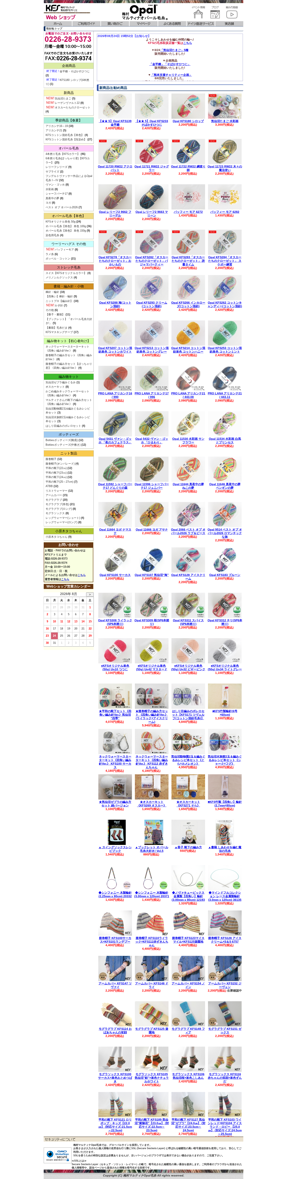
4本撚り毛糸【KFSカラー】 (63, 153)
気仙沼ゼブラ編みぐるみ (61, 382)
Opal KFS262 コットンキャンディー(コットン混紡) (225, 304)
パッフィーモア (64, 249)
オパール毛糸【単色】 (69, 216)
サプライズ (52, 171)
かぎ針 (59, 305)
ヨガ (48, 202)
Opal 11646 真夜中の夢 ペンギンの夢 (225, 485)
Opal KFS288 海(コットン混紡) (115, 304)
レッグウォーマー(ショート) (63, 517)
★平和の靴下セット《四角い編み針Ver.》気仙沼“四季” (115, 714)
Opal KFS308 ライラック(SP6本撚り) (115, 622)
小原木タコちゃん (68, 531)
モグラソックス (55, 513)
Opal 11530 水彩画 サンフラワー (188, 440)
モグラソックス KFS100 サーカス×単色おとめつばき (115, 1077)
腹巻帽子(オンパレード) (60, 463)
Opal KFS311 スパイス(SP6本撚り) (188, 622)
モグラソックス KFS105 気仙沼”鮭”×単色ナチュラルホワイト (152, 1077)
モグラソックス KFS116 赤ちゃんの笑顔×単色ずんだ (225, 1077)
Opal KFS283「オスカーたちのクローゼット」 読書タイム (188, 261)
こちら (187, 43)
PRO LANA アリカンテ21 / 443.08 (188, 395)
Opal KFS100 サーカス (115, 575)
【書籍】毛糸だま (56, 327)
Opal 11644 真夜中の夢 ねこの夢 (188, 485)
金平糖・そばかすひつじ (75, 71)
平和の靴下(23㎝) (56, 472)
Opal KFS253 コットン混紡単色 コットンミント (225, 349)
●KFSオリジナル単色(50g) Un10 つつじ (115, 667)
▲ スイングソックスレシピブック (115, 849)
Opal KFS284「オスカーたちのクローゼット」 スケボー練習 (224, 261)
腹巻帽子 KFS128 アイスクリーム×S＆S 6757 (224, 939)
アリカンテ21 (54, 130)
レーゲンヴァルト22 (67, 102)
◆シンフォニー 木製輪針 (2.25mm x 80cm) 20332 (115, 894)
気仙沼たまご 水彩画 (224, 121)
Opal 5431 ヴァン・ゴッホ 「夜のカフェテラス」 (115, 440)
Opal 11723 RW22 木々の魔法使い (225, 168)
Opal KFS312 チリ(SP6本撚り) (225, 622)
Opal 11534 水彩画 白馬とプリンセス (225, 440)
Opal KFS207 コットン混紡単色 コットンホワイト (115, 349)
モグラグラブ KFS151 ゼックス (224, 1030)
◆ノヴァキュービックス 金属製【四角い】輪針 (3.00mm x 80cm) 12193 (188, 896)
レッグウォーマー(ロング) (61, 522)
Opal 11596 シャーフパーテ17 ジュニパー (152, 485)
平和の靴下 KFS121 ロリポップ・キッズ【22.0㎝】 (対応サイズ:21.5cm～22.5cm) (115, 1125)
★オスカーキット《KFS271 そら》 (188, 803)
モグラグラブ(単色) (57, 504)
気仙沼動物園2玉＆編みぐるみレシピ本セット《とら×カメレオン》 (188, 760)
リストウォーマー (56, 490)
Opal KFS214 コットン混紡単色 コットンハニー (188, 349)
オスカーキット (55, 386)
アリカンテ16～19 (57, 126)
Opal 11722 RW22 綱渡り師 (188, 168)
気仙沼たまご (63, 98)
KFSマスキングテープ (59, 332)
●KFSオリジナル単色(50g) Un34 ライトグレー (225, 667)
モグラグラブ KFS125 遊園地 (151, 1030)
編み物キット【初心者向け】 (69, 341)
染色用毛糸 (52, 235)
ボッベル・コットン (58, 258)
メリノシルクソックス (59, 277)
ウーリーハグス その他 (68, 244)
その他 (50, 310)
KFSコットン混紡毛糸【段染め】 (66, 139)
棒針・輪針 (52, 292)
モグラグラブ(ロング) (59, 508)
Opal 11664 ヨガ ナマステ (115, 531)
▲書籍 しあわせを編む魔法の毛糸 (224, 849)
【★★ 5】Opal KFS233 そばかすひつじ (151, 122)
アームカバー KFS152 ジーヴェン (224, 985)
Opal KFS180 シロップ (188, 121)
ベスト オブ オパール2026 (62, 207)
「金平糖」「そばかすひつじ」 (170, 64)
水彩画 (50, 189)
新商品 (69, 93)
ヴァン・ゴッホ (55, 184)
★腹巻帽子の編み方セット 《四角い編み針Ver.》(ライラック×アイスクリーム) (152, 716)
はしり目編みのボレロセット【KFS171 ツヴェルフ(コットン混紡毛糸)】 (188, 714)
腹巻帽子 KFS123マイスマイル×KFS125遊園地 (188, 939)
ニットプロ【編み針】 (59, 301)
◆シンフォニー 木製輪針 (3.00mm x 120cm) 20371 (151, 894)
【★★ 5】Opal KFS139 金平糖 (115, 122)
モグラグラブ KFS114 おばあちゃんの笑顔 (115, 1030)
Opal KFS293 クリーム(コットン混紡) (151, 304)
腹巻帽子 (51, 459)
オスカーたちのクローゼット (72, 107)
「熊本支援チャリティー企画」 (171, 74)
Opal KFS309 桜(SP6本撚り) (151, 622)
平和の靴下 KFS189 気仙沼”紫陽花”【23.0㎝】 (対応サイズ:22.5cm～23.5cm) (152, 1125)
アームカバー (54, 495)
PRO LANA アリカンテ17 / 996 (152, 395)
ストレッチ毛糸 (68, 267)
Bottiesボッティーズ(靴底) (62, 440)
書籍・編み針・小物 (69, 286)
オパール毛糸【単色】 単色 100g (66, 226)
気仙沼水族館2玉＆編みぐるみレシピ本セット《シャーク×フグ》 (225, 760)
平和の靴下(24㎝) (56, 477)
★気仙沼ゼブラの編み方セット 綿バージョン (115, 803)
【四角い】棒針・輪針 (59, 296)
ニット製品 (68, 453)
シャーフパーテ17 (57, 193)
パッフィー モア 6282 (224, 211)
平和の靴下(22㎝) (56, 468)
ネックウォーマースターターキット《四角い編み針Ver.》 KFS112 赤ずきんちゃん (152, 762)
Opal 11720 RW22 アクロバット (115, 168)
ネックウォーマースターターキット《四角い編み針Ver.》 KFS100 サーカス (115, 762)
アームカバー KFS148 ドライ (151, 985)
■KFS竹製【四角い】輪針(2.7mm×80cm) (225, 803)
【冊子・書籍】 (55, 314)
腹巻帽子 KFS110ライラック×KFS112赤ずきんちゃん (151, 941)
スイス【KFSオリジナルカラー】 (66, 273)
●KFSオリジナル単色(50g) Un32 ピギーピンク (188, 667)
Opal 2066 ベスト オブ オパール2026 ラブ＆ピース (188, 531)
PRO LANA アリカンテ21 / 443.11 (225, 395)
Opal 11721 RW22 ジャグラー (151, 168)
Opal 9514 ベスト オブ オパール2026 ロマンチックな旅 (225, 533)
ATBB (49, 486)
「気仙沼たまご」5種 (174, 50)
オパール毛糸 (69, 148)
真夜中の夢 (52, 198)
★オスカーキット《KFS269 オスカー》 (151, 803)
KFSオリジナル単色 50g (60, 221)
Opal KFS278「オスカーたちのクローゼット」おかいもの (115, 261)
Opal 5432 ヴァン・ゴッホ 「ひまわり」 (151, 440)
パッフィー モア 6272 (188, 211)
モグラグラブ (54, 499)
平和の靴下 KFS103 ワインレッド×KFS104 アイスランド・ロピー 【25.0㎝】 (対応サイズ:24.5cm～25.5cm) (225, 1126)
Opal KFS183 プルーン (224, 575)
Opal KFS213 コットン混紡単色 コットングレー (152, 349)
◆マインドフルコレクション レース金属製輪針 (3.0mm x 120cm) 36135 (224, 896)
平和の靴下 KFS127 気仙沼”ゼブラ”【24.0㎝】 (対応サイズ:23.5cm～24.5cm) (188, 1125)
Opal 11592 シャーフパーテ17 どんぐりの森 (115, 485)
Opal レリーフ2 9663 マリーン (152, 213)
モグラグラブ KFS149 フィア (188, 1030)
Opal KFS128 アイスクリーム (188, 576)
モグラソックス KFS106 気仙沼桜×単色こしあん (188, 1075)
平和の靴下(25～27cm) (59, 481)
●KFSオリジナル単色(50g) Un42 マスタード (151, 667)
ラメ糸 (50, 254)
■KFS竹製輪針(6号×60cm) (224, 712)
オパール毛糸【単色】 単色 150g (66, 230)
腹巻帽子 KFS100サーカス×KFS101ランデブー (115, 939)
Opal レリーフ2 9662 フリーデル (115, 213)
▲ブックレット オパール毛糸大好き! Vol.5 (151, 849)
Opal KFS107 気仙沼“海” (152, 575)
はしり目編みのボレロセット (63, 425)
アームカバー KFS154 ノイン (188, 985)
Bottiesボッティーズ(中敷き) (63, 444)
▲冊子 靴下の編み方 (188, 847)
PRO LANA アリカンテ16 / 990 (115, 395)
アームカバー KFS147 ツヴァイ (115, 985)
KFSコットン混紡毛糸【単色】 (65, 135)
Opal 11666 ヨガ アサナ (152, 529)
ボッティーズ (69, 434)
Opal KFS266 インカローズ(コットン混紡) (188, 304)
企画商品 (68, 65)
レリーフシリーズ (56, 167)
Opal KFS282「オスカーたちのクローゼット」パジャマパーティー (151, 261)
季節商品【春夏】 (68, 120)
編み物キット (69, 376)
